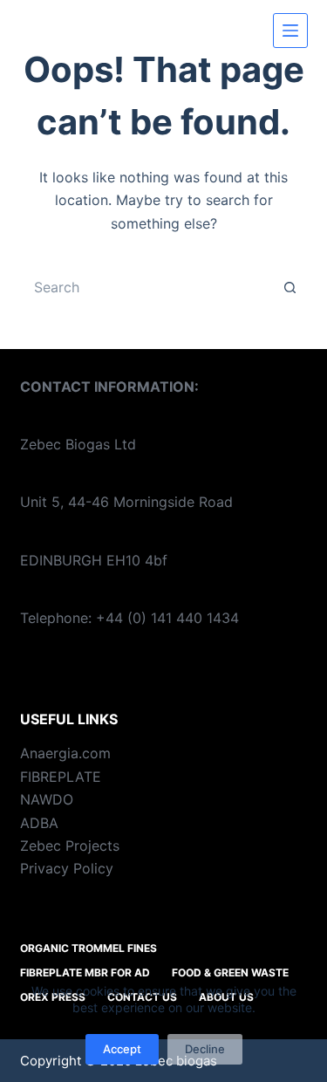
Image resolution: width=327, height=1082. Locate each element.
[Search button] (290, 287)
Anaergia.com (65, 753)
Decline (205, 1049)
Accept (122, 1049)
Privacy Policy (66, 868)
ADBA (39, 823)
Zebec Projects (69, 845)
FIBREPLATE (60, 776)
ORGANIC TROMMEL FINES (88, 948)
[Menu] (290, 30)
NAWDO (46, 799)
